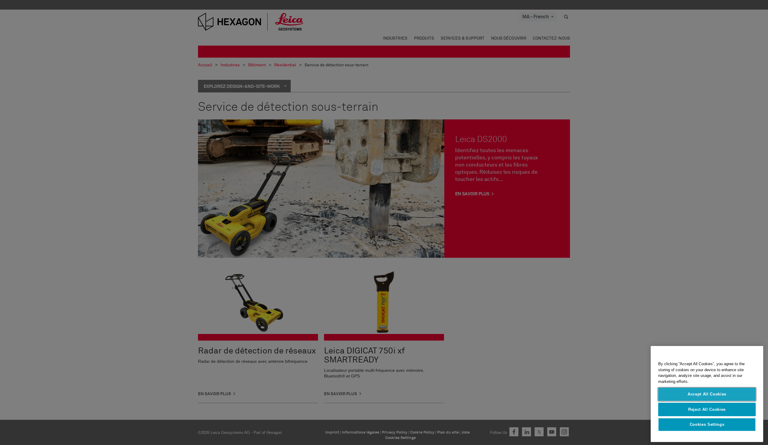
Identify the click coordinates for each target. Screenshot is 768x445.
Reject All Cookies (707, 409)
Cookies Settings (707, 424)
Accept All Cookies (707, 394)
